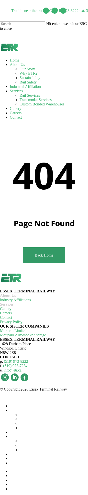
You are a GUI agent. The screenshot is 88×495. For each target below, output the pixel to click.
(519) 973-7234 (15, 366)
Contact (6, 317)
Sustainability (30, 423)
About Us (8, 295)
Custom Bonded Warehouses (42, 450)
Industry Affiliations (15, 300)
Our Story (27, 414)
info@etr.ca (13, 370)
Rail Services (30, 441)
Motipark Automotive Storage (23, 335)
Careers (6, 313)
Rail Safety (28, 428)
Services (6, 304)
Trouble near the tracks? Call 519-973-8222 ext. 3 (49, 11)
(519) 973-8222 (16, 361)
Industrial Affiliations (26, 432)
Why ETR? (28, 419)
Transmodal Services (36, 445)
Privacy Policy (11, 322)
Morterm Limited (13, 331)
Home (14, 406)
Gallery (5, 309)
